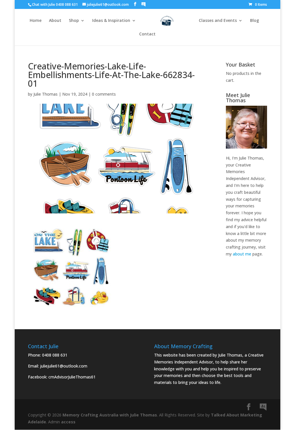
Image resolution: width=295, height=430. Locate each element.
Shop (74, 20)
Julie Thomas (45, 94)
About (55, 20)
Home (35, 20)
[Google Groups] (143, 4)
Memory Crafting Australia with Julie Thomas (110, 415)
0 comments (104, 94)
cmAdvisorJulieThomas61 (72, 377)
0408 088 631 (54, 355)
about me (242, 254)
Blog (254, 20)
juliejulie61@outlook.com (63, 366)
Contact (147, 34)
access (68, 422)
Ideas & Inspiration (111, 20)
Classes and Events (218, 20)
